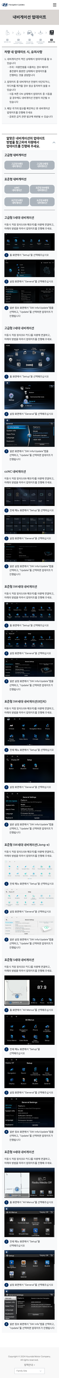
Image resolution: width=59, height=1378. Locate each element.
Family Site (22, 1370)
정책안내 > (29, 1364)
